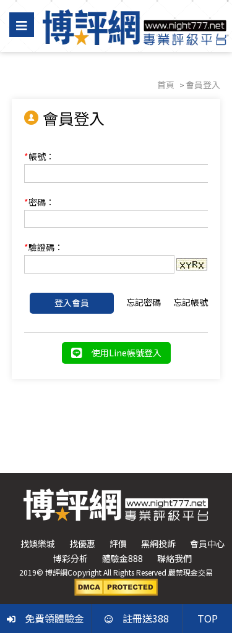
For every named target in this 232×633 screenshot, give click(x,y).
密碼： (39, 202)
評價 (118, 543)
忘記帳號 (190, 302)
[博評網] (134, 26)
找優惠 (82, 543)
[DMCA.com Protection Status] (116, 586)
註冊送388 (145, 618)
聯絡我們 (174, 558)
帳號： (39, 156)
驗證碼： (43, 247)
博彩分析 (70, 558)
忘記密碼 (143, 302)
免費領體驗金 (54, 618)
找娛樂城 (37, 543)
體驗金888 (122, 558)
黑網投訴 (158, 543)
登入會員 (71, 302)
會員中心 (207, 543)
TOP (207, 618)
